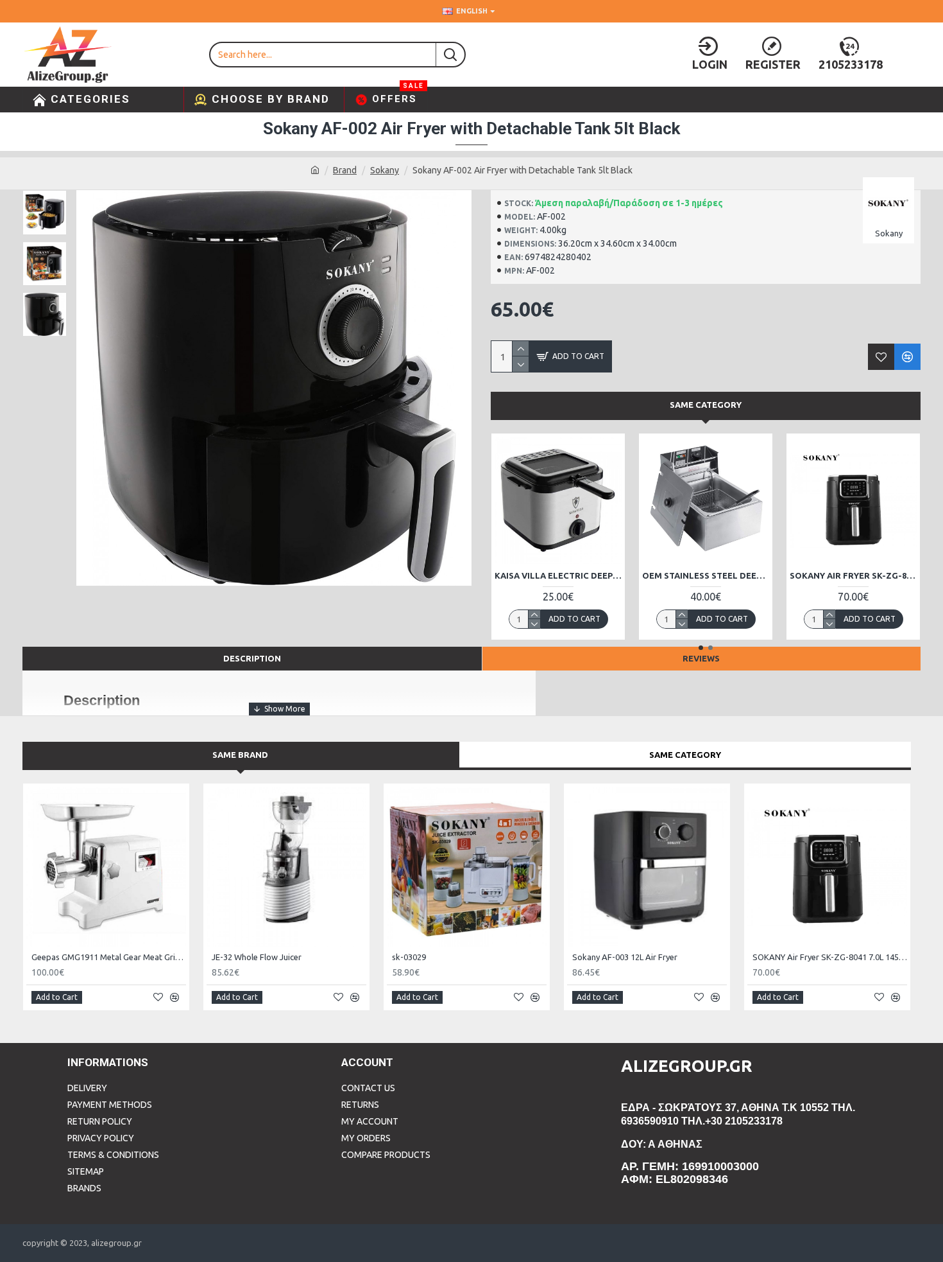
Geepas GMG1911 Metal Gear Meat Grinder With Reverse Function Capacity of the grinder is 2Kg (108, 956)
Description (252, 658)
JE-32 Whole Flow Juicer (257, 956)
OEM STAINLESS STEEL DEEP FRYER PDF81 (683, 575)
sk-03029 (409, 956)
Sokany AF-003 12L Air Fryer (624, 956)
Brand (345, 170)
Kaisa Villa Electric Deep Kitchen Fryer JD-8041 (535, 575)
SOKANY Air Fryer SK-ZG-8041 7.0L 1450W (830, 575)
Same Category (706, 404)
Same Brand (240, 754)
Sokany (384, 170)
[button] (701, 647)
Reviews (701, 658)
